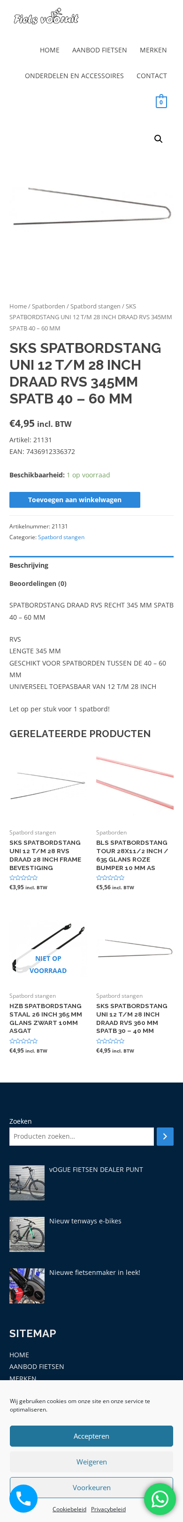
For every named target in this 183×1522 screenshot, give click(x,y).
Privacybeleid (108, 1509)
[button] (158, 139)
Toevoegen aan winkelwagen (75, 499)
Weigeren (91, 1461)
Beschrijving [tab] (28, 565)
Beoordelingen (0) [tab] (38, 583)
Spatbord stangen (95, 306)
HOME (50, 49)
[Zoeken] (165, 1136)
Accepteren (91, 1436)
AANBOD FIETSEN (99, 49)
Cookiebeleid (69, 1509)
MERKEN (153, 49)
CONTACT (152, 75)
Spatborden (48, 306)
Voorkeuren (92, 1487)
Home (18, 306)
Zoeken (20, 1121)
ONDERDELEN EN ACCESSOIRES (74, 75)
